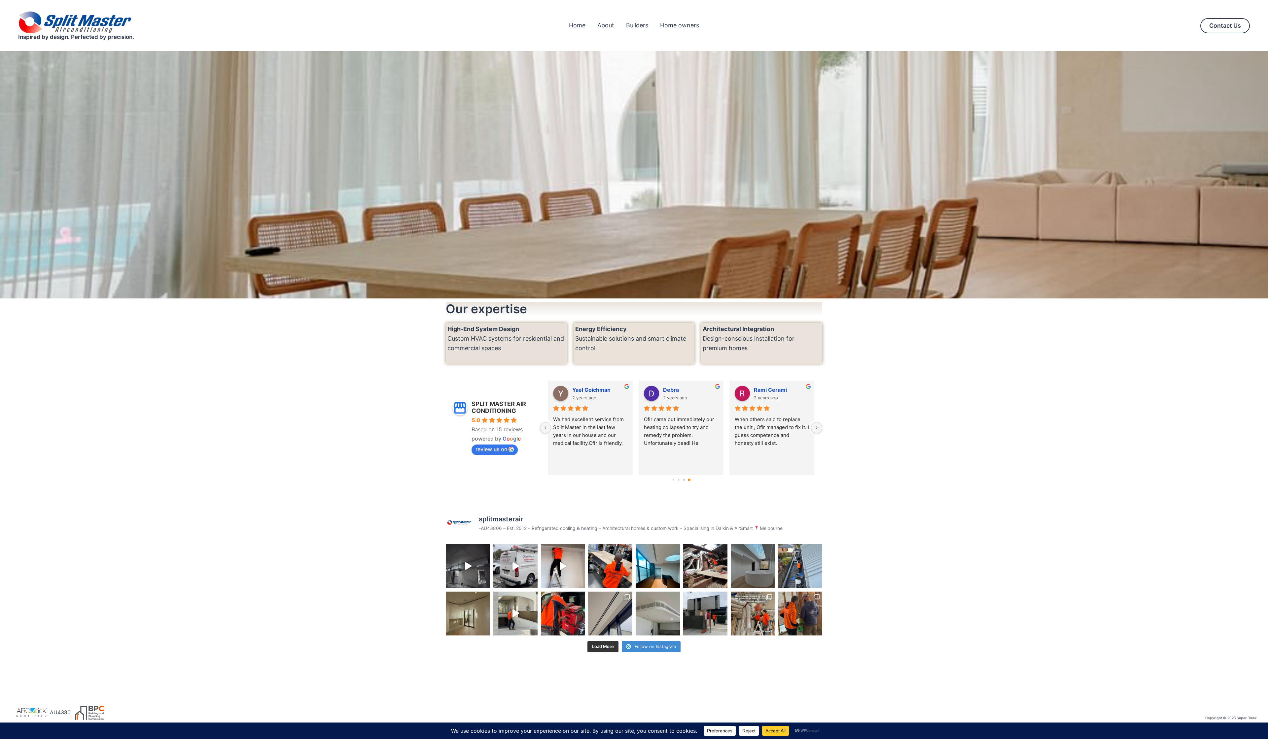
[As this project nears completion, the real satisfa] (515, 614)
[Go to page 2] (684, 479)
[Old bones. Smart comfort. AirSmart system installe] (705, 566)
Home (577, 25)
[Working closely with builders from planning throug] (800, 614)
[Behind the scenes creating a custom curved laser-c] (610, 566)
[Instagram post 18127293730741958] (468, 566)
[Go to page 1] (678, 479)
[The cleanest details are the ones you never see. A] (468, 614)
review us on (491, 449)
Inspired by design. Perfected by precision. (76, 37)
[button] (1225, 25)
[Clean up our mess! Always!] (515, 566)
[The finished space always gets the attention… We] (753, 566)
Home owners (679, 25)
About (605, 25)
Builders (637, 25)
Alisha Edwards (592, 389)
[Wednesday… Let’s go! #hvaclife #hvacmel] (563, 614)
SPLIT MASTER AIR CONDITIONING (499, 407)
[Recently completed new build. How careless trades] (563, 566)
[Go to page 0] (673, 479)
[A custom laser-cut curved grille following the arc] (658, 614)
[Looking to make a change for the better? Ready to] (753, 614)
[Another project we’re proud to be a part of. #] (658, 566)
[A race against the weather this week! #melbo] (800, 566)
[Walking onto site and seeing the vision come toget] (705, 614)
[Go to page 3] (688, 479)
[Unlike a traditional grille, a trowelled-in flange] (610, 614)
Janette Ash (769, 389)
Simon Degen (680, 389)
